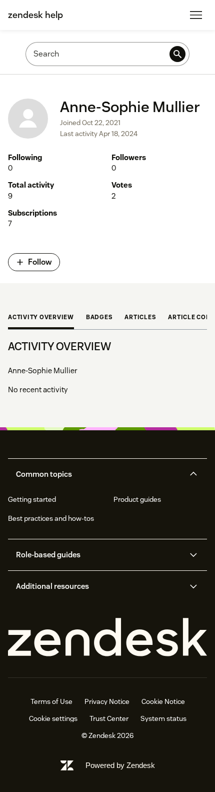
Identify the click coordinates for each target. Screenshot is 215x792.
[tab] (41, 318)
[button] (99, 474)
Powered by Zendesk (120, 765)
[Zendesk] (107, 637)
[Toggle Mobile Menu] (196, 15)
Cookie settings (53, 718)
